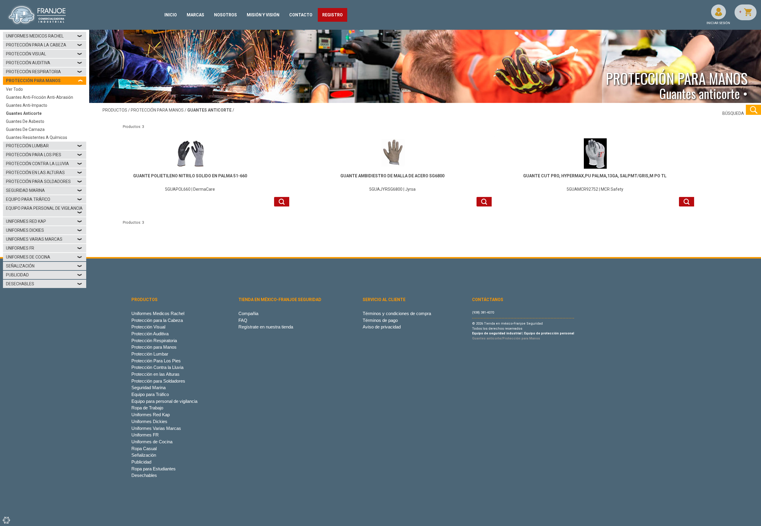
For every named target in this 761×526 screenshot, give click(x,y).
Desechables (44, 283)
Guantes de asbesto (25, 121)
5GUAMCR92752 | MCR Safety (594, 182)
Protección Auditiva (44, 62)
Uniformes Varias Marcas (44, 239)
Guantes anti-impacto (26, 105)
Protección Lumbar (44, 145)
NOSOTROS (225, 14)
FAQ (242, 320)
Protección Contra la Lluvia (44, 163)
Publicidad (44, 275)
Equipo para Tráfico (44, 199)
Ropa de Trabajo (147, 407)
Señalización (44, 266)
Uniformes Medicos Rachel (44, 36)
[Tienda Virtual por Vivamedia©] (5, 520)
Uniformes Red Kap (44, 221)
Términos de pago (380, 320)
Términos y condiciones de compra (397, 313)
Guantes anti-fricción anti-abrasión (39, 97)
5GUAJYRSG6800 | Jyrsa (392, 182)
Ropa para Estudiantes (153, 468)
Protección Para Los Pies (44, 154)
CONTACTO (300, 14)
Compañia (248, 313)
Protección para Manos (154, 347)
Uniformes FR (44, 248)
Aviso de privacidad (382, 326)
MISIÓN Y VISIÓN (263, 14)
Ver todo (14, 89)
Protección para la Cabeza (44, 45)
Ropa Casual (144, 448)
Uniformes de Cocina (44, 257)
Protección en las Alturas (44, 172)
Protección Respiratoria (44, 71)
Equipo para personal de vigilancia (44, 210)
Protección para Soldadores (44, 181)
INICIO (170, 14)
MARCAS (195, 14)
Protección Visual (44, 53)
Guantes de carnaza (25, 129)
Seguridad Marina (44, 190)
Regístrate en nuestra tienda (265, 326)
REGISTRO (332, 14)
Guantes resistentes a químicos (36, 137)
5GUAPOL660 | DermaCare (190, 182)
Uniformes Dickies (44, 230)
